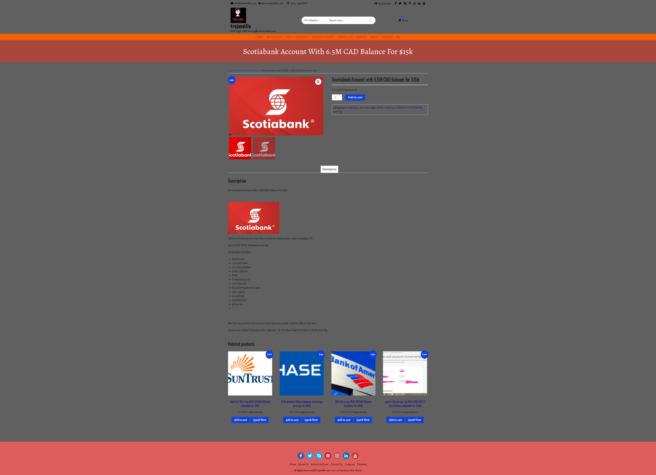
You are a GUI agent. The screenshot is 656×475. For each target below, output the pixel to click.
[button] (318, 82)
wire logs (254, 70)
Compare (361, 37)
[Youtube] (424, 3)
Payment (387, 37)
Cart (289, 37)
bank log (389, 107)
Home (259, 37)
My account (274, 37)
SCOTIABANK (414, 107)
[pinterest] (328, 455)
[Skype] (405, 3)
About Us (303, 464)
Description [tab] (329, 169)
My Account (384, 3)
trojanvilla (241, 26)
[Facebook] (396, 3)
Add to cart (355, 97)
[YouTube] (355, 455)
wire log (337, 112)
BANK (380, 107)
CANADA (400, 107)
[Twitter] (400, 3)
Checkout (302, 37)
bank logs (242, 70)
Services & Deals (323, 37)
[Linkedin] (419, 3)
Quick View (259, 420)
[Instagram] (414, 3)
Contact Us (344, 37)
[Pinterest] (410, 3)
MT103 (375, 37)
